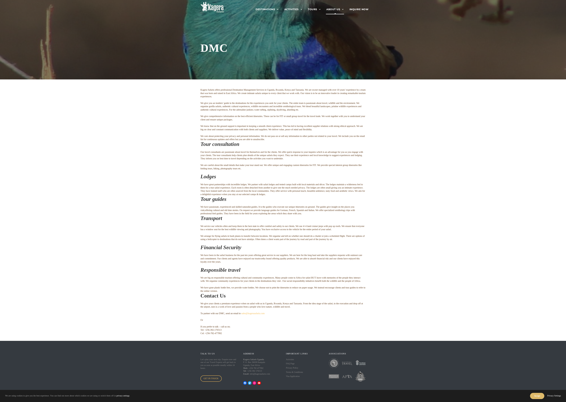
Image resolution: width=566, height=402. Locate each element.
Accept (537, 396)
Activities (291, 9)
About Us (333, 9)
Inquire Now (359, 9)
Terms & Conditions (294, 372)
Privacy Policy (292, 368)
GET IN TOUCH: (211, 378)
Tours (312, 9)
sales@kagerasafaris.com (253, 313)
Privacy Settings (554, 396)
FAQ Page (290, 364)
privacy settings (122, 396)
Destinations (265, 9)
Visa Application (293, 376)
